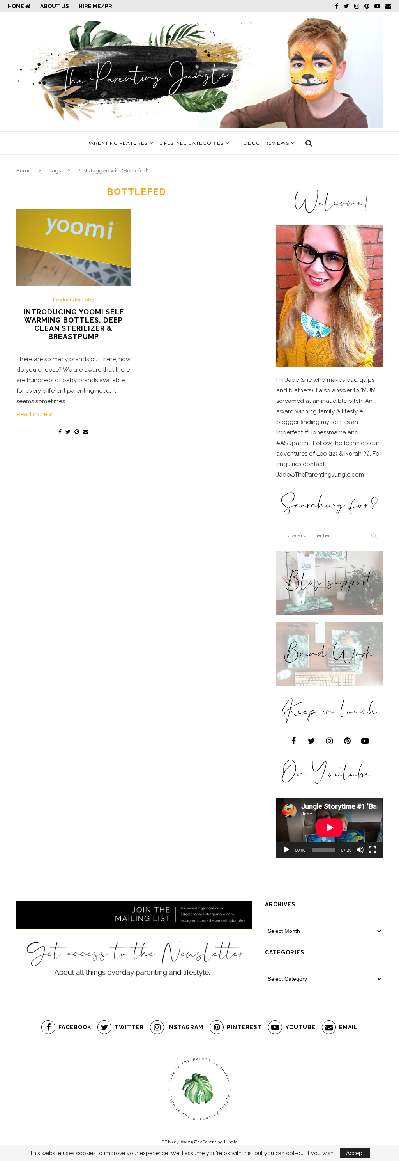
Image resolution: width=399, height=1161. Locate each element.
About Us (54, 6)
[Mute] (360, 850)
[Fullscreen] (372, 850)
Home (16, 6)
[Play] (286, 850)
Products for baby (73, 300)
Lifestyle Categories (191, 143)
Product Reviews (262, 143)
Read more (31, 414)
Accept (355, 1153)
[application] (329, 828)
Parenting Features (117, 143)
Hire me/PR (95, 6)
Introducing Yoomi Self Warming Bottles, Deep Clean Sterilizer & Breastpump (73, 324)
